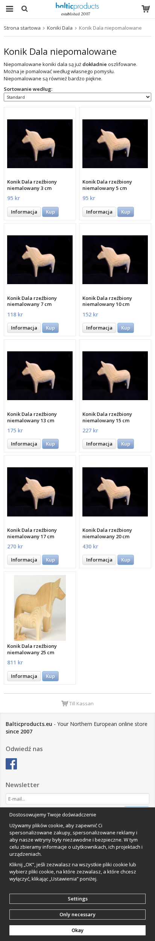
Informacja (24, 211)
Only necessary (77, 914)
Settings (78, 898)
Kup (50, 211)
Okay (77, 930)
